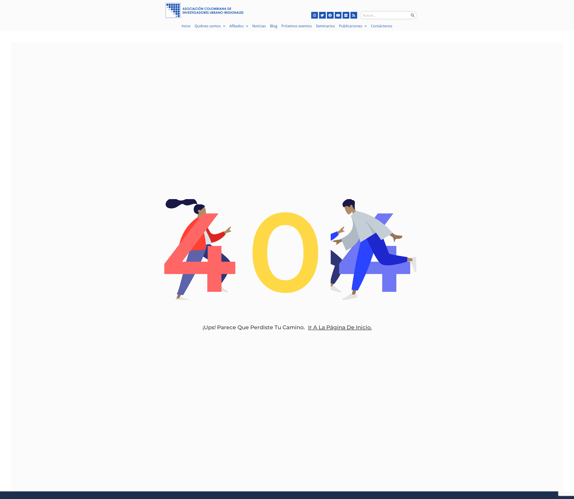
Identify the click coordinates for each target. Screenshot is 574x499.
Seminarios (325, 26)
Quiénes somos (208, 26)
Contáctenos (381, 26)
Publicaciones (350, 26)
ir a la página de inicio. (340, 327)
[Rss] (353, 15)
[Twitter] (322, 15)
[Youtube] (338, 15)
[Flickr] (346, 15)
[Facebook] (330, 15)
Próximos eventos (296, 26)
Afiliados (236, 26)
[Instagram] (314, 15)
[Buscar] (412, 15)
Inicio (186, 26)
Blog (273, 26)
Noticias (259, 26)
